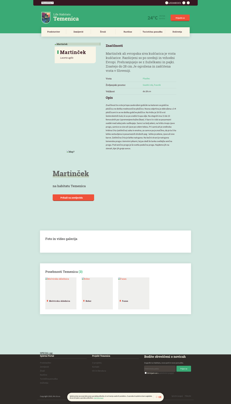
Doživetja (177, 31)
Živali (103, 31)
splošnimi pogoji (166, 373)
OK (159, 396)
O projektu (97, 362)
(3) (80, 272)
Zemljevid (78, 31)
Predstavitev (53, 31)
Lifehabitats (174, 2)
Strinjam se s (160, 373)
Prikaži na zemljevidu (71, 197)
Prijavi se (183, 369)
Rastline (128, 31)
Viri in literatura (99, 370)
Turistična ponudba (153, 31)
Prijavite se (180, 18)
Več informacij (98, 398)
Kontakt (95, 366)
